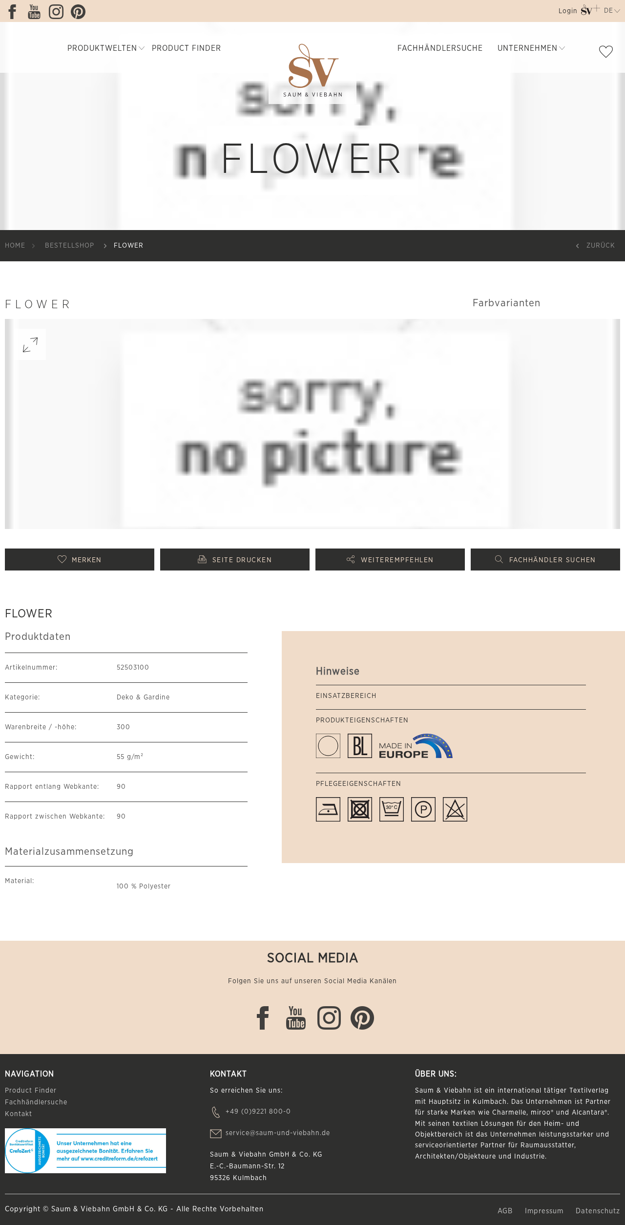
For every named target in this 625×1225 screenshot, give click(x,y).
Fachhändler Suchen (552, 560)
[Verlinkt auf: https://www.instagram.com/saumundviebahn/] (58, 11)
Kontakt (18, 1114)
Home (15, 245)
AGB (506, 1211)
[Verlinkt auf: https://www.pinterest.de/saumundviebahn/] (80, 11)
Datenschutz (598, 1211)
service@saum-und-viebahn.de (278, 1133)
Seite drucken (242, 560)
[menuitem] (567, 12)
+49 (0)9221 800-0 (258, 1111)
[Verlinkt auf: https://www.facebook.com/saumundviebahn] (14, 11)
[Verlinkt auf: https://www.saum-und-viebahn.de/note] (608, 53)
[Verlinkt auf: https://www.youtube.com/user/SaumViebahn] (36, 11)
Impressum (545, 1211)
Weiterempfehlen (397, 560)
